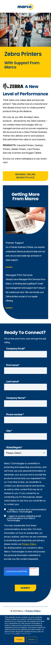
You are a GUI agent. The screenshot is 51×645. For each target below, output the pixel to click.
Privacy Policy (10, 634)
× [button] (48, 618)
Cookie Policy (25, 634)
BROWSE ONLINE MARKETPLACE (25, 176)
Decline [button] (31, 639)
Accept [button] (19, 639)
